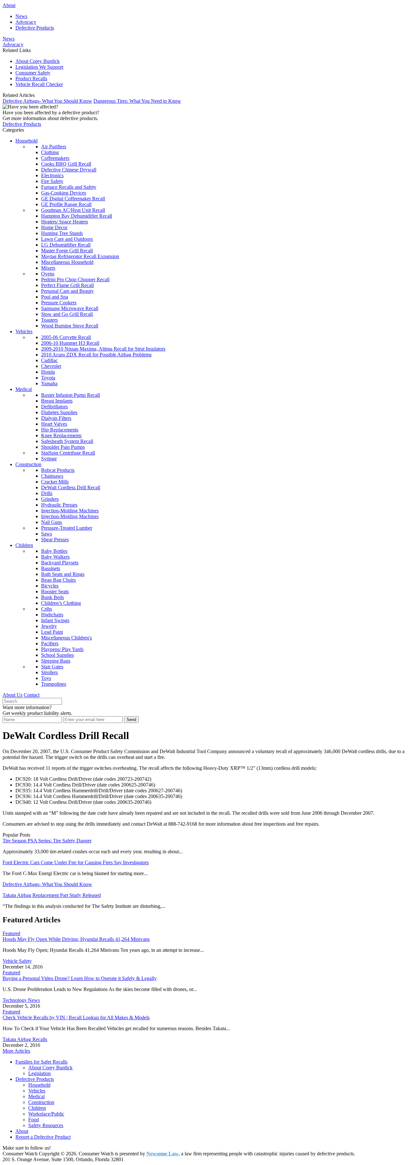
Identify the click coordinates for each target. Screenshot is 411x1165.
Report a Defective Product (43, 1137)
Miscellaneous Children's (66, 637)
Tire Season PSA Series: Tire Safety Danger (47, 840)
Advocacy (25, 22)
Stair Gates (52, 666)
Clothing (50, 152)
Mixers (48, 268)
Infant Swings (55, 620)
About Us (12, 695)
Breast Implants (57, 401)
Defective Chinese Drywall (68, 169)
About (9, 5)
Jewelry (49, 626)
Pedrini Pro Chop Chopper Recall (75, 279)
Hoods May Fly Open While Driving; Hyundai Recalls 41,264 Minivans (76, 939)
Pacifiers (49, 643)
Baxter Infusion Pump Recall (70, 395)
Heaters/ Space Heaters (64, 221)
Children (24, 545)
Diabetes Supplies (59, 412)
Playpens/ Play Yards (62, 649)
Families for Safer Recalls (41, 1062)
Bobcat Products (57, 470)
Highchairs (52, 614)
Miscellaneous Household (67, 262)
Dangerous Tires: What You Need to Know (137, 101)
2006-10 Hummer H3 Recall (70, 343)
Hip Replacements (59, 429)
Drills (46, 493)
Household (26, 140)
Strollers (49, 672)
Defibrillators (54, 406)
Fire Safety (52, 181)
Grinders (50, 499)
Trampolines (53, 684)
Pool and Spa (54, 297)
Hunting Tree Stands (62, 233)
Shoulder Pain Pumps (63, 447)
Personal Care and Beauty (67, 291)
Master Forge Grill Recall (67, 250)
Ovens (47, 273)
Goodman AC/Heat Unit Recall (73, 210)
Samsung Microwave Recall (69, 308)
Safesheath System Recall (67, 441)
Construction (28, 464)
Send (131, 719)
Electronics (52, 175)
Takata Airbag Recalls (25, 1039)
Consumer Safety (32, 72)
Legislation (39, 1073)
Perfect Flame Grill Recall (67, 285)
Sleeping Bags (55, 661)
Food (33, 1119)
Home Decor (54, 227)
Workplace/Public (46, 1114)
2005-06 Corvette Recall (66, 337)
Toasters (49, 320)
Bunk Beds (52, 597)
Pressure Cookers (58, 302)
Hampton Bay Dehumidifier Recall (76, 216)
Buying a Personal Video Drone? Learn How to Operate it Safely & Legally (80, 978)
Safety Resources (45, 1125)
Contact (31, 695)
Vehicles (23, 331)
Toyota (48, 377)
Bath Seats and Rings (62, 574)
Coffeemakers (55, 158)
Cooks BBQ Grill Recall (66, 164)
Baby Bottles (54, 551)
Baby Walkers (55, 557)
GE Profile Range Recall (66, 204)
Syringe (49, 458)
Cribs (46, 609)
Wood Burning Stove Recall (69, 325)
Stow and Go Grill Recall (67, 314)
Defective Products (34, 27)
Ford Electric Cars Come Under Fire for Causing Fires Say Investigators (76, 862)
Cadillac (49, 360)
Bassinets (50, 568)
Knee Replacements (61, 435)
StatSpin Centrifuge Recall (68, 453)
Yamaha (49, 383)
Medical (23, 389)
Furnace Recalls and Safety (68, 187)
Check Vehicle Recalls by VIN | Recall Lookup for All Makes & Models (76, 1017)
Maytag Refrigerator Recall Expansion (80, 256)
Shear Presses (55, 539)
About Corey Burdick (37, 61)
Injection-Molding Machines (70, 510)
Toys (46, 678)
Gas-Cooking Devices (63, 193)
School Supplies (57, 655)
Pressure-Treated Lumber (66, 528)
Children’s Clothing (61, 603)
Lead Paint (52, 632)
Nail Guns (51, 522)
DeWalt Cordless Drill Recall (70, 487)
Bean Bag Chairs (58, 580)
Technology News (21, 1000)
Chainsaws (52, 476)
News (21, 16)
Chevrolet (51, 366)
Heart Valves (54, 424)
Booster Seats (55, 591)
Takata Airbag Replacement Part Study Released (52, 895)
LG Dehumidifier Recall (66, 245)
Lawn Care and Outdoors (67, 239)
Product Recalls (31, 78)
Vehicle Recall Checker (39, 84)
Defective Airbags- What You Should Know (47, 101)
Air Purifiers (53, 146)
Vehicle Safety (17, 961)
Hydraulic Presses (59, 505)
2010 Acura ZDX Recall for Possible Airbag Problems (96, 354)
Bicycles (49, 585)
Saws (46, 533)
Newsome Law (162, 1153)
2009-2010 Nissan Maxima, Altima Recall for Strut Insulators (103, 349)
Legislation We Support (39, 67)
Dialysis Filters (56, 418)
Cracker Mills (55, 481)
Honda (48, 372)
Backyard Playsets (59, 562)
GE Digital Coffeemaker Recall (73, 198)
